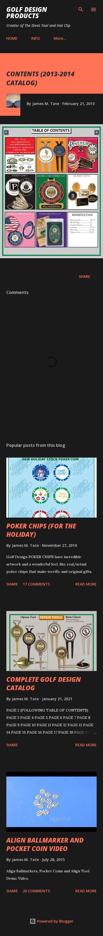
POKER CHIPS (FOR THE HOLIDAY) (41, 530)
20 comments (36, 890)
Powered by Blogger (54, 921)
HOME (11, 38)
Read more (86, 584)
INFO (35, 38)
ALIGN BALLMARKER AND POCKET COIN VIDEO (44, 844)
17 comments (36, 584)
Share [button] (84, 276)
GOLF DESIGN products (26, 12)
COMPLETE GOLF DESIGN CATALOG (43, 683)
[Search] (81, 9)
